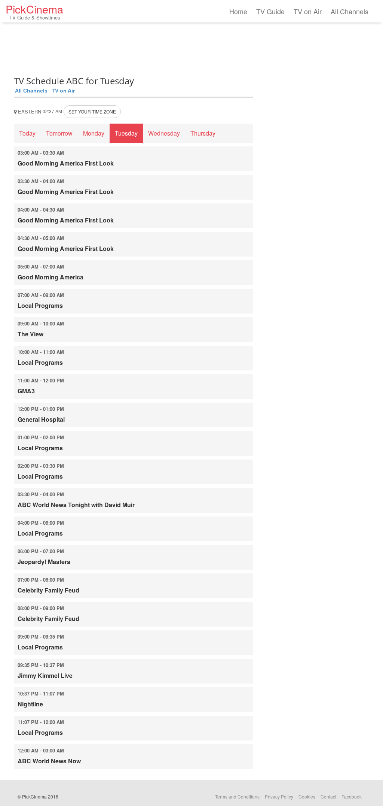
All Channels (349, 11)
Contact (328, 796)
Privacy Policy (279, 796)
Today (27, 133)
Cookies (306, 796)
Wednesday (164, 133)
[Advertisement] (133, 47)
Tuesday (126, 133)
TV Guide (270, 11)
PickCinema (34, 11)
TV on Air (308, 11)
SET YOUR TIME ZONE (92, 111)
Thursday (202, 133)
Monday (93, 133)
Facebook (351, 796)
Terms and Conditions (237, 796)
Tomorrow (59, 133)
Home (238, 11)
